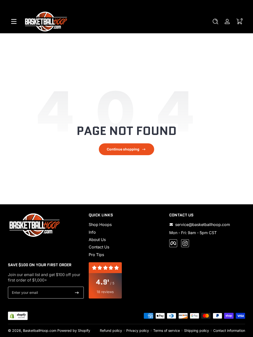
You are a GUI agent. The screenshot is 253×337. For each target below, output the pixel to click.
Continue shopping (123, 149)
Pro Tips (96, 254)
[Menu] (14, 21)
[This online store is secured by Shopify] (18, 316)
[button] (215, 21)
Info (92, 232)
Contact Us (99, 246)
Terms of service (166, 330)
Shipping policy (196, 330)
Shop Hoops (100, 224)
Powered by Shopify (73, 330)
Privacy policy (137, 330)
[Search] (215, 21)
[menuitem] (127, 224)
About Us (97, 239)
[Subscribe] (77, 293)
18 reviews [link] (105, 292)
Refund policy (111, 330)
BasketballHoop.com (39, 330)
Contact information (229, 330)
